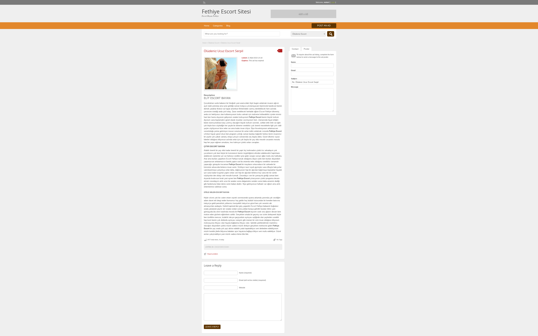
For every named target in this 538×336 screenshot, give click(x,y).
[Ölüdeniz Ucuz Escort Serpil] (220, 73)
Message (294, 87)
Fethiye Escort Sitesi (226, 11)
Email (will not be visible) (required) (252, 280)
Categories (218, 26)
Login (333, 2)
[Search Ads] (330, 34)
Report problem (212, 254)
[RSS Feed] (204, 2)
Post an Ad (324, 25)
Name (293, 62)
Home (206, 26)
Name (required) (245, 273)
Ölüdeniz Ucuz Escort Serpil (223, 51)
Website (242, 288)
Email (293, 70)
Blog (228, 26)
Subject (294, 79)
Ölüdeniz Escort (213, 43)
